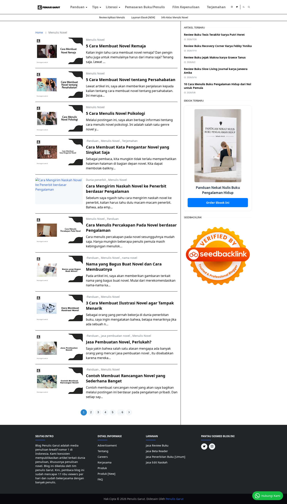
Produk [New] (106, 474)
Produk (102, 468)
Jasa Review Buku (157, 445)
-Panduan (92, 141)
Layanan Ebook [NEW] (143, 17)
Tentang (103, 451)
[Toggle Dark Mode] (243, 7)
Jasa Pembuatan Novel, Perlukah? (119, 342)
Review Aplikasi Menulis (112, 17)
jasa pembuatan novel (115, 336)
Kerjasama (104, 462)
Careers (103, 457)
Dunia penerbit (96, 180)
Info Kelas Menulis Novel (174, 17)
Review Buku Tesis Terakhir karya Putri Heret (214, 34)
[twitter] (236, 7)
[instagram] (231, 7)
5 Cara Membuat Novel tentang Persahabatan (130, 79)
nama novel (129, 258)
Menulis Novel (95, 40)
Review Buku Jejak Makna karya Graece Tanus (215, 57)
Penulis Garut (175, 499)
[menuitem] (77, 7)
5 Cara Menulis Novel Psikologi (115, 113)
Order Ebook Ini (217, 202)
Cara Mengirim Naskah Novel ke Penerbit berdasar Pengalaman (126, 188)
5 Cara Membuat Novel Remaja (116, 46)
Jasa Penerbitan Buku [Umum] (165, 457)
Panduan (113, 219)
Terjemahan (130, 141)
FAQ (100, 479)
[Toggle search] (249, 7)
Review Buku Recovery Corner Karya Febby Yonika (218, 46)
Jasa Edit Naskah (157, 462)
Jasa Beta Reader (157, 451)
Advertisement (107, 445)
